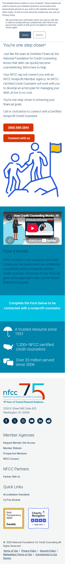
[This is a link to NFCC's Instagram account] (23, 421)
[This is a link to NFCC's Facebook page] (6, 421)
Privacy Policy (28, 550)
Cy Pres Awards (11, 500)
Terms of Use (10, 550)
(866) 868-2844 (18, 127)
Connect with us (19, 138)
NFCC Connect (11, 459)
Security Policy (48, 550)
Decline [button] (39, 34)
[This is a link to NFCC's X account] (15, 421)
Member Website (12, 448)
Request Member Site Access (19, 442)
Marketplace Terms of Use (17, 554)
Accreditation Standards (16, 494)
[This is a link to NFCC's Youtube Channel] (32, 421)
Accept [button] (25, 34)
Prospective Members (15, 453)
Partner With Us (11, 476)
